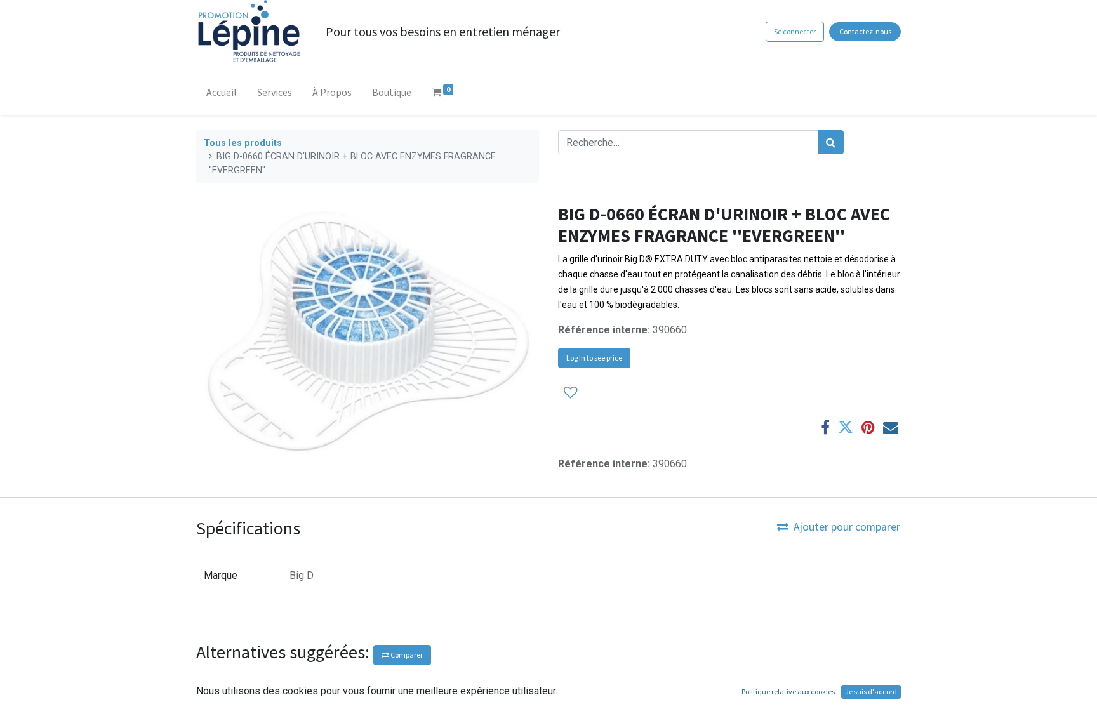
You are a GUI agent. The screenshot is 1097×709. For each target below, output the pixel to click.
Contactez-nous (865, 31)
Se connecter (795, 31)
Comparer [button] (406, 654)
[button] (570, 392)
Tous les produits (243, 143)
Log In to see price (594, 357)
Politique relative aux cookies (788, 691)
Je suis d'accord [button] (871, 691)
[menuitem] (221, 94)
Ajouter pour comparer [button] (847, 527)
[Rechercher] (831, 142)
